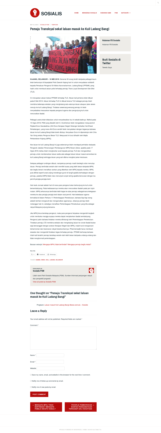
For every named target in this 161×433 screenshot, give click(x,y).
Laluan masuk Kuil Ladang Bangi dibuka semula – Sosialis (66, 305)
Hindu (43, 260)
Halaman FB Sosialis (110, 44)
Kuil (47, 260)
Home (76, 13)
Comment (34, 325)
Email (32, 361)
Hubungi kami (105, 13)
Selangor (59, 260)
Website (33, 368)
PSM (116, 13)
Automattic (97, 429)
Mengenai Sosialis (89, 13)
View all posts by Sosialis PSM (44, 281)
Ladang (52, 260)
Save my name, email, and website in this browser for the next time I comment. (61, 374)
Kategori (125, 13)
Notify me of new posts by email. (44, 387)
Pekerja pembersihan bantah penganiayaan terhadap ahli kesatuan (80, 407)
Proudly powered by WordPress (70, 429)
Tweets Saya (107, 67)
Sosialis (51, 13)
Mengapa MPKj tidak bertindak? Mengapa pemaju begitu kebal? (45, 407)
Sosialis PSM (44, 25)
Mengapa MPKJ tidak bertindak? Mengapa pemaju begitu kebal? (67, 244)
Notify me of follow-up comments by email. (47, 381)
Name (33, 355)
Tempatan (54, 25)
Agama (38, 260)
